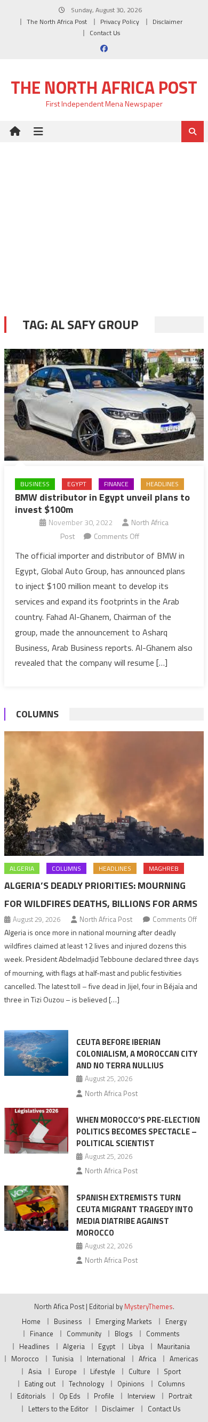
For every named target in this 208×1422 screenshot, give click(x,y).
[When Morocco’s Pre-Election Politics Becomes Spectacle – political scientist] (36, 1131)
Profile (104, 1396)
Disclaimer (167, 22)
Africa (147, 1358)
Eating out (40, 1383)
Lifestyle (102, 1371)
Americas (184, 1358)
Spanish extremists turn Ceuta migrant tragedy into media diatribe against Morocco (134, 1215)
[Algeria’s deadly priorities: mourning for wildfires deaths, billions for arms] (104, 793)
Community (84, 1333)
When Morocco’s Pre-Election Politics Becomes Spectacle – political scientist (138, 1131)
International (106, 1358)
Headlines (162, 484)
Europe (66, 1371)
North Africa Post (105, 919)
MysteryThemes (148, 1306)
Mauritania (173, 1346)
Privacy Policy (119, 22)
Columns (37, 714)
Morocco (25, 1358)
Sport (172, 1371)
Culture (139, 1371)
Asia (35, 1371)
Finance (116, 484)
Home (31, 1321)
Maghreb (164, 868)
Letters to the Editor (58, 1408)
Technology (86, 1383)
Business (35, 484)
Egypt (76, 484)
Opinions (131, 1383)
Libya (136, 1346)
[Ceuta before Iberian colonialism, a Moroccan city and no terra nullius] (36, 1053)
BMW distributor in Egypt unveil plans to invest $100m (102, 503)
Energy (176, 1321)
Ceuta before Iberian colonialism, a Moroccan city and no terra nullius (136, 1054)
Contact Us (105, 33)
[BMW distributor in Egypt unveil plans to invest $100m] (104, 405)
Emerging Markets (123, 1321)
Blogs (124, 1333)
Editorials (31, 1396)
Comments (163, 1333)
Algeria (22, 868)
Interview (141, 1396)
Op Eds (70, 1396)
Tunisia (63, 1358)
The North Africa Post (57, 22)
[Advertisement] (104, 221)
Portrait (180, 1396)
